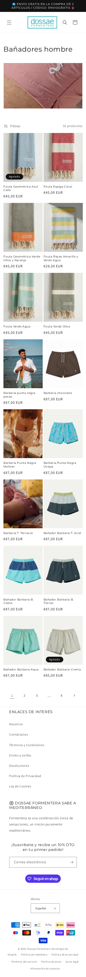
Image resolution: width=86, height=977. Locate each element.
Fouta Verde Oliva (57, 326)
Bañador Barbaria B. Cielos (18, 601)
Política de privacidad (65, 954)
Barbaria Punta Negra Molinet (19, 464)
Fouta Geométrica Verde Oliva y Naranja (21, 258)
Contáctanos (18, 734)
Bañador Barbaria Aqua (21, 669)
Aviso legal (72, 961)
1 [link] (12, 695)
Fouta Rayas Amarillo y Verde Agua (61, 258)
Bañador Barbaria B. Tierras (59, 601)
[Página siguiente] (74, 695)
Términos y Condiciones (26, 745)
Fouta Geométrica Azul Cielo (20, 188)
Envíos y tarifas (20, 755)
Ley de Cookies (20, 786)
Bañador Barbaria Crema (62, 669)
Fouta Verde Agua (17, 326)
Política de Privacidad (25, 776)
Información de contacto (45, 968)
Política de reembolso (34, 954)
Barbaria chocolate (58, 393)
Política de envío (51, 961)
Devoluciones (19, 766)
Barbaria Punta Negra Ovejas (60, 464)
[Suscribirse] (72, 862)
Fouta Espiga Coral (58, 186)
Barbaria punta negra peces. (19, 394)
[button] (9, 22)
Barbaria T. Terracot (18, 533)
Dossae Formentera (39, 948)
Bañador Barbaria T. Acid (62, 533)
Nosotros (16, 724)
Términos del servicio (24, 961)
